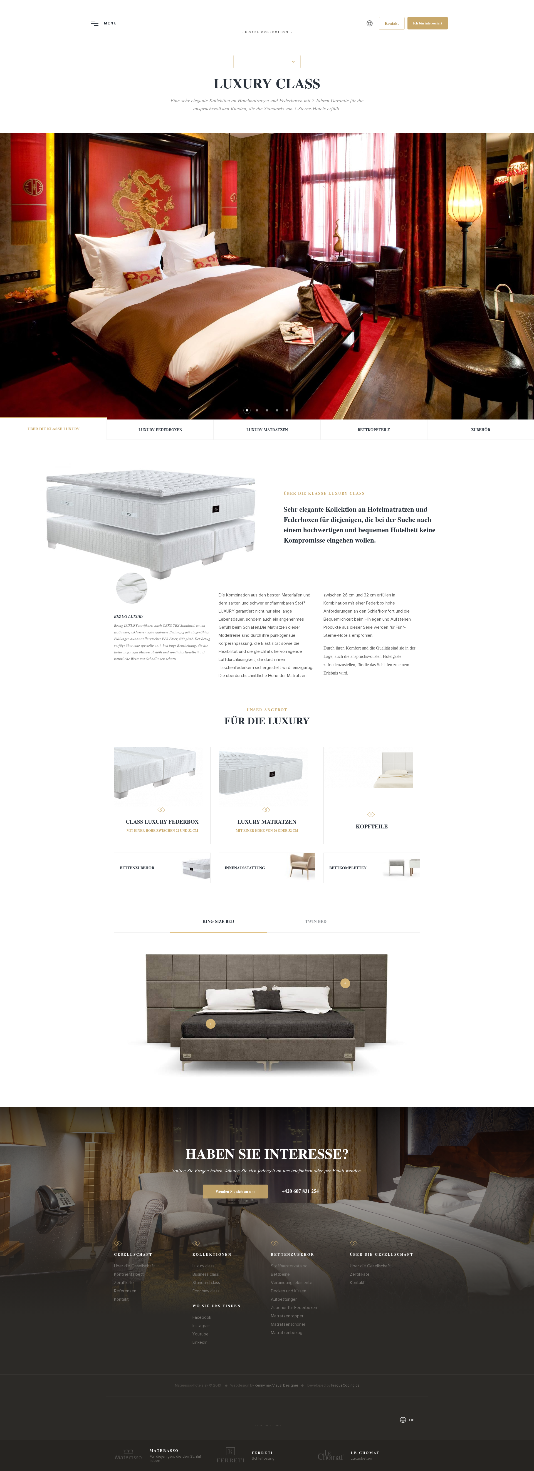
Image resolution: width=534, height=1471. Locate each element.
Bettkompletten (348, 868)
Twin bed (316, 921)
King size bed (218, 921)
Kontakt (121, 1299)
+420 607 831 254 (300, 1191)
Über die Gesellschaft (134, 1265)
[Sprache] (369, 23)
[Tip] (345, 983)
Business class (205, 1274)
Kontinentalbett (129, 1274)
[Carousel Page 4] (277, 410)
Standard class (206, 1282)
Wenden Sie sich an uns (235, 1191)
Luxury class (203, 1265)
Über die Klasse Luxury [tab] (54, 429)
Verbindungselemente (291, 1282)
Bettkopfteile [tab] (374, 430)
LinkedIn (199, 1342)
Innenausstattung (245, 868)
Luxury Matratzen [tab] (267, 430)
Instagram (201, 1325)
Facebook (201, 1317)
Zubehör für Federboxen (294, 1307)
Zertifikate (124, 1282)
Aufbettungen (284, 1299)
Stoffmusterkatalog (289, 1265)
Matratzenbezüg (286, 1332)
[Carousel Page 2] (257, 410)
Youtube (200, 1334)
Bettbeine (280, 1274)
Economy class (205, 1290)
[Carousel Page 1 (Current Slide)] (247, 410)
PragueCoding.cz (345, 1385)
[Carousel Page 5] (287, 410)
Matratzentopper (287, 1315)
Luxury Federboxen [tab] (160, 430)
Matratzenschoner (288, 1324)
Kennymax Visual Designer (276, 1385)
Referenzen (125, 1290)
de (411, 1419)
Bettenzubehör (137, 868)
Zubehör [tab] (480, 430)
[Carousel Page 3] (267, 410)
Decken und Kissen (288, 1290)
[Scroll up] (523, 1460)
